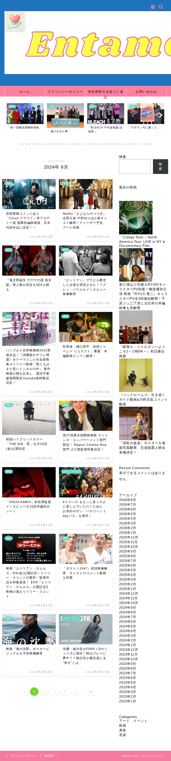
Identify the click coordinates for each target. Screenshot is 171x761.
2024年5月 (127, 626)
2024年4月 (127, 631)
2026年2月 (127, 528)
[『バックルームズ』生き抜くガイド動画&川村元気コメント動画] (136, 376)
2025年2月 (127, 584)
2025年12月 (128, 537)
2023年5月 (127, 682)
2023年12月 (128, 650)
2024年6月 (127, 621)
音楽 (122, 735)
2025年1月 (127, 589)
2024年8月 (127, 612)
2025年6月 (127, 565)
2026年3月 (127, 523)
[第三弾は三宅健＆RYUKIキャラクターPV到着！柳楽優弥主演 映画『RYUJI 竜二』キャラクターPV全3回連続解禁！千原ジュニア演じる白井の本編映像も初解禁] (136, 265)
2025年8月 (127, 556)
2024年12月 (128, 593)
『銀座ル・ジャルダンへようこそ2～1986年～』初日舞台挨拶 (142, 351)
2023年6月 (127, 678)
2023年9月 (127, 664)
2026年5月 (127, 514)
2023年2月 (127, 696)
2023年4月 (127, 687)
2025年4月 (127, 575)
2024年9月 (127, 607)
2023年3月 (127, 692)
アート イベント (133, 721)
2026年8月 (127, 500)
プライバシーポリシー (65, 92)
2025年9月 (127, 551)
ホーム (24, 92)
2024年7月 (127, 617)
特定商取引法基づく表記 (106, 93)
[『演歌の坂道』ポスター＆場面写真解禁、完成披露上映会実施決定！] (136, 424)
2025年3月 (127, 579)
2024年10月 (128, 603)
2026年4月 (127, 518)
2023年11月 (128, 654)
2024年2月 (127, 640)
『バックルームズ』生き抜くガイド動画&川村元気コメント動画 (143, 399)
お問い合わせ (146, 92)
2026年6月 (127, 509)
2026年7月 (127, 504)
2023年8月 (127, 668)
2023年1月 (127, 701)
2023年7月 (127, 673)
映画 (122, 725)
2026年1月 (127, 532)
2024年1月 (127, 645)
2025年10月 (128, 547)
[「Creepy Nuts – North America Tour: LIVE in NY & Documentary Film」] (136, 218)
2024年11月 (128, 598)
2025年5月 (127, 570)
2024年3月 (127, 635)
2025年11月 (128, 542)
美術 (122, 730)
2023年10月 (128, 659)
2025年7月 (127, 561)
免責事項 (49, 755)
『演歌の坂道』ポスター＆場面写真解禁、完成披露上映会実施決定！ (142, 447)
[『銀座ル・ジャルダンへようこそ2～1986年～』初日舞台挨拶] (136, 327)
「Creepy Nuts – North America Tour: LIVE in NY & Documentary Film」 (142, 241)
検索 (122, 157)
